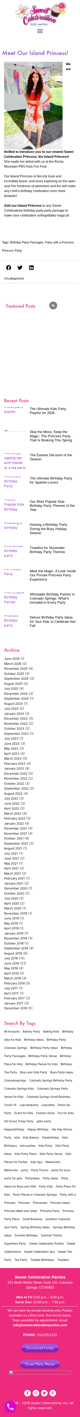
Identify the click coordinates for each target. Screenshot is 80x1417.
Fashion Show (45, 1113)
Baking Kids (51, 1031)
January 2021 (13, 883)
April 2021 (11, 868)
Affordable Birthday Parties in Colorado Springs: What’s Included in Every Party (52, 598)
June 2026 (11, 658)
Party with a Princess (59, 242)
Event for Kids (23, 1113)
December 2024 (16, 694)
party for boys (60, 1170)
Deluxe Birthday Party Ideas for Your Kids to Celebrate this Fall (53, 621)
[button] (40, 31)
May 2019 (11, 923)
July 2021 (11, 853)
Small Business (32, 1219)
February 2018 (14, 983)
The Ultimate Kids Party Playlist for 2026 (48, 411)
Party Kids (46, 1186)
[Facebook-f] (27, 1393)
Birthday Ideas (34, 1039)
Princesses (40, 1202)
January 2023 (14, 768)
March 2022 (12, 813)
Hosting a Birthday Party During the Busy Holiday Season (48, 529)
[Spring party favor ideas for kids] (40, 345)
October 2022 (14, 783)
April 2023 (11, 753)
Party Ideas (50, 1178)
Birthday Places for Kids (42, 1064)
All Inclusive (12, 1031)
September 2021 (16, 843)
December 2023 (16, 718)
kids (17, 1137)
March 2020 (12, 908)
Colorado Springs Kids (19, 1088)
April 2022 (11, 808)
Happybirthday (14, 1129)
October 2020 (14, 893)
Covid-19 (10, 1105)
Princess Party (12, 250)
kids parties (27, 1145)
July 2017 (11, 988)
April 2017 (11, 993)
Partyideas (32, 1178)
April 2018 (11, 973)
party (24, 1170)
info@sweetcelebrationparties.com (40, 1325)
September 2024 (16, 698)
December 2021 (15, 828)
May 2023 (11, 748)
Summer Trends (51, 1235)
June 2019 (11, 918)
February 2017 (14, 998)
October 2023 (14, 728)
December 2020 (15, 888)
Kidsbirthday (50, 1137)
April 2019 (11, 928)
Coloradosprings (15, 1080)
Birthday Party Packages (26, 242)
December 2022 (15, 773)
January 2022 (14, 823)
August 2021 (13, 848)
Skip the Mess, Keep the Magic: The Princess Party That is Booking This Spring (51, 436)
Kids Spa (36, 1162)
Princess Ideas (60, 1202)
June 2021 (11, 858)
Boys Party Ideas (61, 1072)
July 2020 (11, 898)
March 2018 (12, 978)
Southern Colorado (57, 1219)
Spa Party (10, 1227)
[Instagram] (36, 1393)
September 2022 (16, 788)
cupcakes (48, 1105)
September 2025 (16, 678)
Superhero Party (15, 1243)
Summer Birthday (26, 1235)
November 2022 (15, 778)
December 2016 (15, 1008)
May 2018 (11, 968)
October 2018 (14, 943)
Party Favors (39, 1170)
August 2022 (13, 793)
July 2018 (11, 958)
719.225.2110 (47, 1335)
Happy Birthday (38, 1129)
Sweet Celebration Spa (39, 1251)
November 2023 (16, 724)
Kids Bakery (31, 1137)
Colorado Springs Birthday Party (50, 1080)
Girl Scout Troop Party (19, 1121)
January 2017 (13, 1003)
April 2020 (11, 903)
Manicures (11, 1170)
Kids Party (45, 1145)
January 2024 (14, 714)
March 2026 (12, 664)
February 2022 (14, 818)
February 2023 (14, 763)
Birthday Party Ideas (44, 1047)
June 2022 (11, 803)
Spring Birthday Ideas (35, 1227)
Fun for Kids (66, 1113)
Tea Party (20, 1259)
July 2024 (11, 708)
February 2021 (14, 878)
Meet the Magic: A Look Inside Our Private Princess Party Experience (53, 575)
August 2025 (13, 684)
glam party (44, 1121)
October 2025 (14, 674)
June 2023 (12, 743)
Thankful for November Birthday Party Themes (47, 550)
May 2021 (11, 863)
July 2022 (11, 798)
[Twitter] (44, 1393)
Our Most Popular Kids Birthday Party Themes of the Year (52, 506)
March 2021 (12, 873)
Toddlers (63, 1259)
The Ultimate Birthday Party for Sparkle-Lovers (51, 480)
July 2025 (11, 688)
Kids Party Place (26, 1153)
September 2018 (16, 948)
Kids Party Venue (51, 1153)
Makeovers (53, 1162)
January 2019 (13, 933)
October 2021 (14, 838)
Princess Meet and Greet (20, 1211)
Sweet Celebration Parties (46, 1243)
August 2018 (13, 953)
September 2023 (16, 734)
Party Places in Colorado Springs (35, 1194)
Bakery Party (31, 1031)
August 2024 (13, 704)
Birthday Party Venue (43, 1056)
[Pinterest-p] (52, 1393)
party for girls (13, 1178)
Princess (24, 1202)
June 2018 (11, 963)
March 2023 (13, 758)
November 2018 (15, 938)
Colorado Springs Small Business (48, 1096)
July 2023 (11, 738)
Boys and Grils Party (33, 1072)
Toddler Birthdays (42, 1259)
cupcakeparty (28, 1105)
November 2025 (15, 668)
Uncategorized (14, 278)
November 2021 (15, 833)
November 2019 (15, 913)
